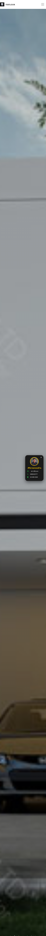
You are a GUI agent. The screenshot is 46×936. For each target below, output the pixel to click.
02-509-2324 (34, 477)
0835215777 (34, 474)
